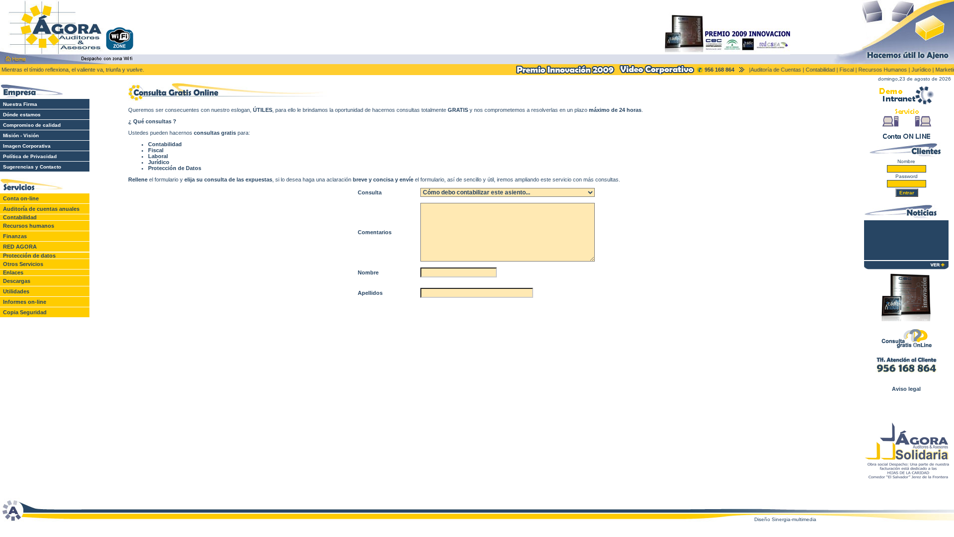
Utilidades (16, 291)
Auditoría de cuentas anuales (40, 209)
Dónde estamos (20, 114)
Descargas (16, 281)
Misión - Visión (19, 135)
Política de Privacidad (28, 156)
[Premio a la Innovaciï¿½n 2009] (906, 319)
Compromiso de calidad (30, 125)
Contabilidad (20, 217)
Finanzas (15, 236)
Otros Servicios (23, 264)
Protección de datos (29, 256)
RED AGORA (20, 247)
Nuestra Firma (18, 104)
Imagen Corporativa (25, 146)
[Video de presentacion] (656, 72)
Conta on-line (21, 198)
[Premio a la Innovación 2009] (565, 73)
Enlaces (13, 272)
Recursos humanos (28, 226)
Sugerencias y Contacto (30, 167)
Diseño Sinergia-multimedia (785, 519)
